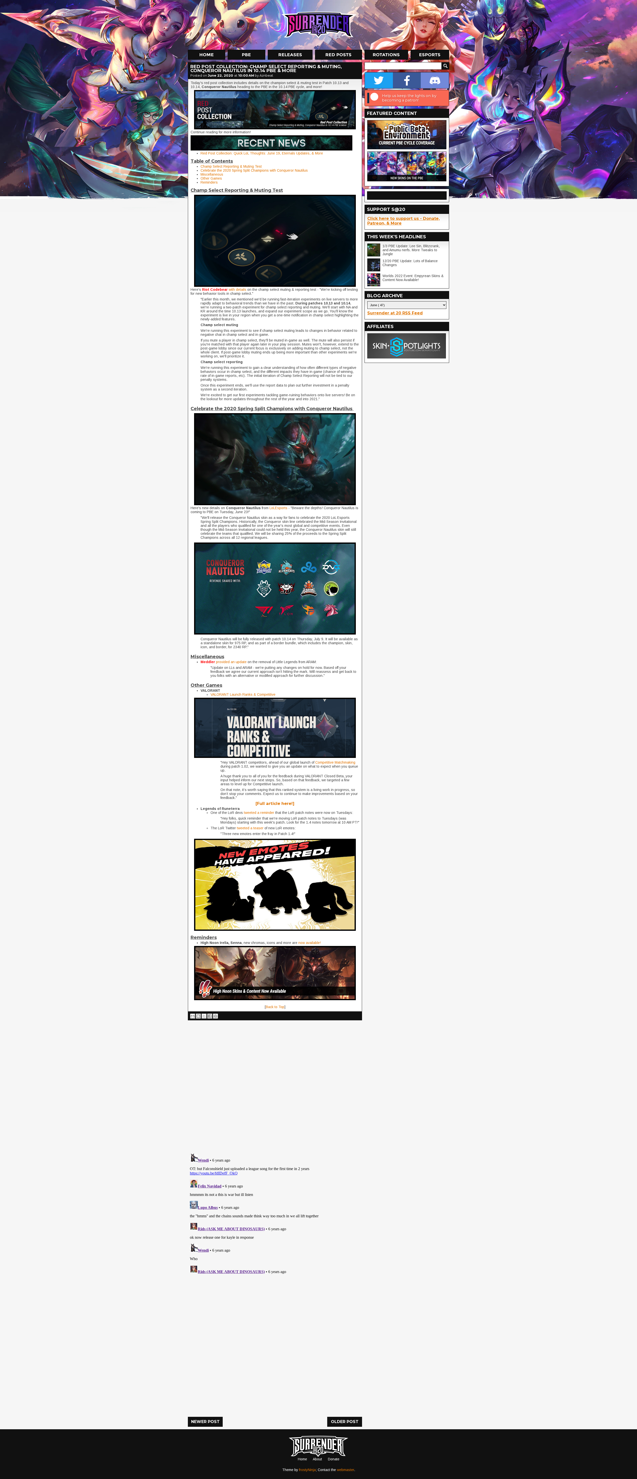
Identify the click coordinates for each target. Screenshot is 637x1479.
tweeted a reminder (259, 813)
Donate (333, 1459)
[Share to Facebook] (209, 1016)
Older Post (345, 1421)
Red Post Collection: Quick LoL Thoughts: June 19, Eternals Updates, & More (262, 153)
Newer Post (205, 1421)
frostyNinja (307, 1470)
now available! (309, 943)
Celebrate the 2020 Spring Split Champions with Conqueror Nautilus (254, 170)
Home (302, 1459)
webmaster (345, 1470)
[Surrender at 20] (319, 24)
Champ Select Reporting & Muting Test (231, 166)
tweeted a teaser (250, 828)
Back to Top (275, 1007)
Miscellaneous (212, 174)
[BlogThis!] (198, 1016)
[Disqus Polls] (275, 1085)
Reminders (209, 182)
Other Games (211, 178)
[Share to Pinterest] (215, 1016)
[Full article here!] (275, 803)
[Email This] (192, 1016)
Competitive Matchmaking (335, 762)
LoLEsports (277, 508)
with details (237, 290)
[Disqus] (275, 1214)
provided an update (231, 662)
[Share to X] (204, 1016)
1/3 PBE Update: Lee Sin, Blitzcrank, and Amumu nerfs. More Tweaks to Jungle (411, 250)
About (317, 1459)
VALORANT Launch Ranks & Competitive (243, 694)
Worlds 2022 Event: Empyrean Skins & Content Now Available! (413, 278)
